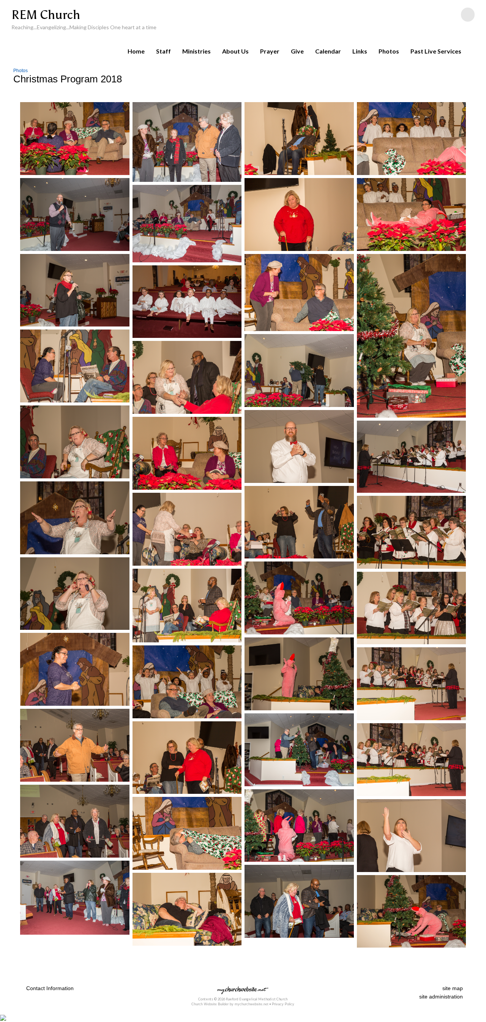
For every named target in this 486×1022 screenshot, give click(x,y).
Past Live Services (435, 51)
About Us (235, 51)
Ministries (196, 51)
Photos (389, 51)
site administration (441, 997)
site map (452, 988)
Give (297, 51)
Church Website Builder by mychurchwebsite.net (229, 1004)
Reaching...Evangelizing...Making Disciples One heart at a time (83, 27)
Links (359, 51)
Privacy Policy (283, 1004)
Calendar (328, 51)
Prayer (269, 51)
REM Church (45, 15)
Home (136, 51)
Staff (163, 51)
